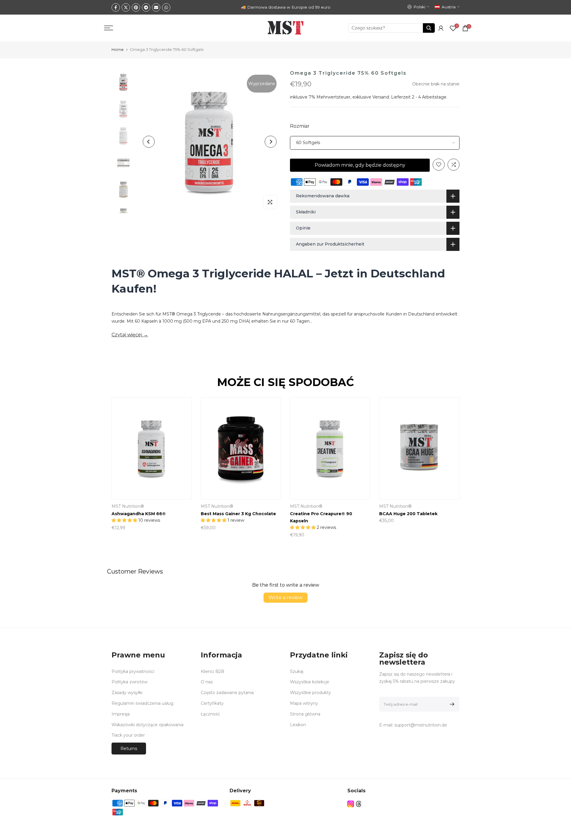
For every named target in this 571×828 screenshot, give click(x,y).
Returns (128, 748)
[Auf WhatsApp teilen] (166, 7)
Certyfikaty (212, 703)
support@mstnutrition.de (420, 725)
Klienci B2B (212, 671)
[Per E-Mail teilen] (156, 7)
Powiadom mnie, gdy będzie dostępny (360, 165)
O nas (207, 682)
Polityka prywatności (133, 671)
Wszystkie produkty (310, 692)
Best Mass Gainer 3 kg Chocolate (238, 513)
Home (118, 49)
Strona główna (305, 714)
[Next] (271, 142)
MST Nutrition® (128, 506)
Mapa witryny (304, 703)
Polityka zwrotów (130, 682)
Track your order (128, 735)
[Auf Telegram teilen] (146, 7)
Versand (380, 97)
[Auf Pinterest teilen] (136, 7)
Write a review (285, 597)
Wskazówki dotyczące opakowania (147, 724)
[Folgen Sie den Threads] (358, 804)
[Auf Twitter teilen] (126, 7)
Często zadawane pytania (227, 692)
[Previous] (149, 142)
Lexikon (298, 724)
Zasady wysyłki (127, 692)
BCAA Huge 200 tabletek (408, 513)
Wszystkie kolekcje (309, 682)
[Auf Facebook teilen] (116, 7)
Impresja (121, 714)
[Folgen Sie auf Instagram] (350, 804)
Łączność (210, 714)
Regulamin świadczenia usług (142, 703)
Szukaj (296, 671)
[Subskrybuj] (451, 704)
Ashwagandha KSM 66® (139, 513)
